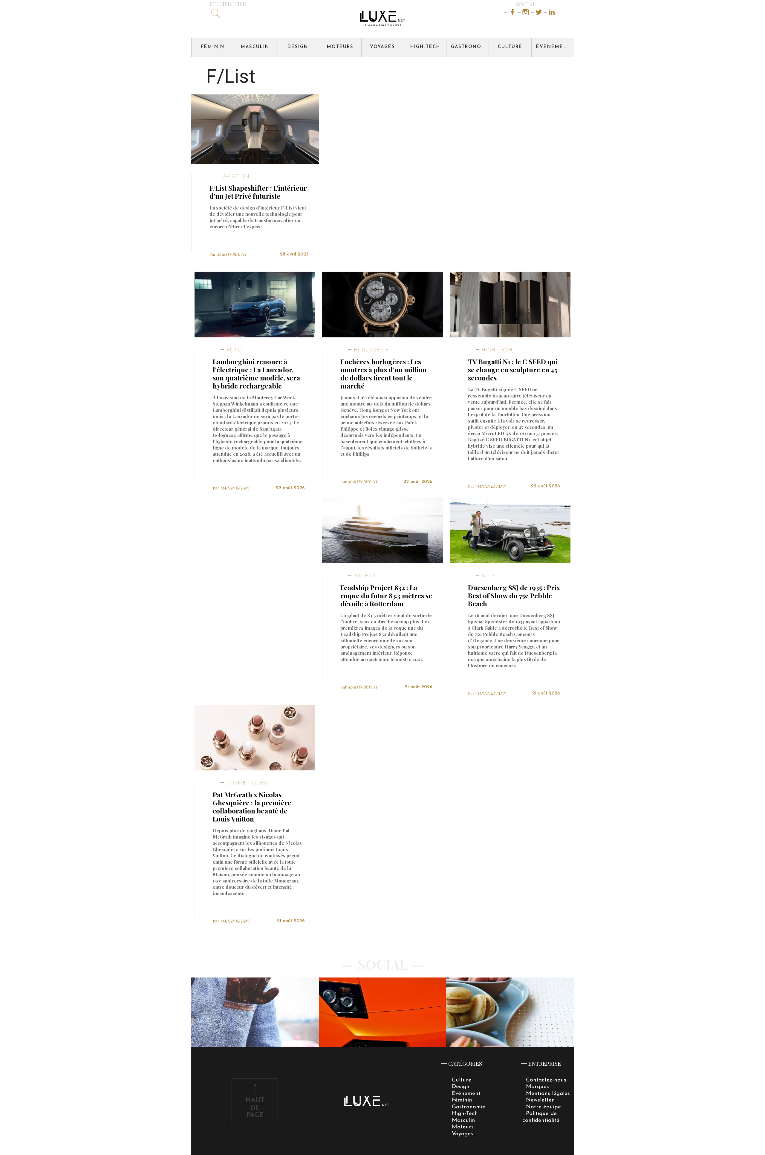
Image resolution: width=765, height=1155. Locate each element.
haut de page (255, 1108)
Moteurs (340, 47)
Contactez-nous (546, 1080)
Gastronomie (470, 47)
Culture (510, 47)
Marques (537, 1087)
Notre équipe (543, 1107)
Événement (553, 47)
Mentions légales (548, 1093)
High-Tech (425, 47)
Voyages (382, 47)
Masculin (255, 47)
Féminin (212, 47)
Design (297, 47)
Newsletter (540, 1100)
